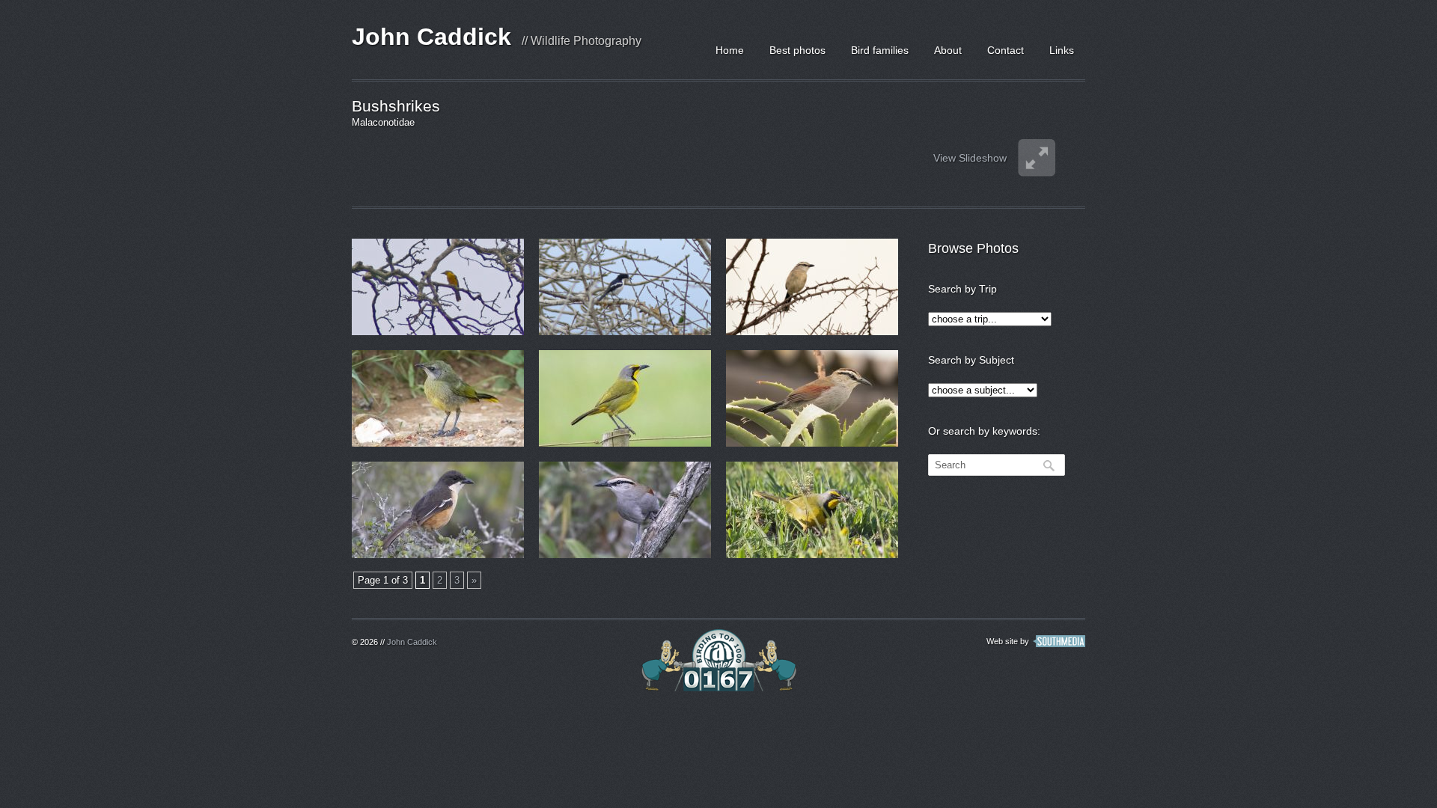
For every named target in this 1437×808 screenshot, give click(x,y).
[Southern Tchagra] (812, 398)
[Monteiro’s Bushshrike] (438, 287)
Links (1061, 50)
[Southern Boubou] (438, 510)
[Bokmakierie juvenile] (438, 398)
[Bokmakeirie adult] (812, 510)
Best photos (797, 50)
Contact (1005, 50)
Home (730, 50)
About (948, 50)
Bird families (880, 50)
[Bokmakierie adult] (625, 398)
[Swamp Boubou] (625, 287)
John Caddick (431, 36)
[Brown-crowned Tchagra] (812, 287)
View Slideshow (970, 158)
